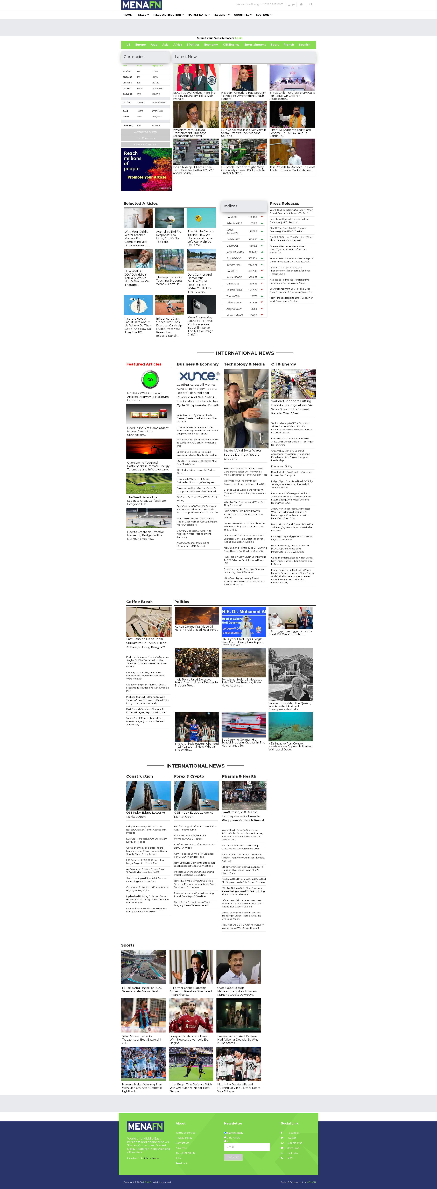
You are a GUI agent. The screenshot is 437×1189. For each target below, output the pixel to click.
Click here (151, 1158)
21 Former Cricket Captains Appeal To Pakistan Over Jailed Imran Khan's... (191, 991)
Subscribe (233, 1157)
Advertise (181, 1148)
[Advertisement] (218, 27)
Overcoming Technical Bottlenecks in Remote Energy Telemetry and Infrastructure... (148, 466)
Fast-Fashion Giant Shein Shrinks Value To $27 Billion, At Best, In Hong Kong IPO (198, 442)
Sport (275, 44)
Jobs (178, 1158)
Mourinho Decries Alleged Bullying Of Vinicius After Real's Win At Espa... (238, 1088)
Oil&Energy (231, 44)
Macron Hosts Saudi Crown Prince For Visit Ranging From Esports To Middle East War (292, 527)
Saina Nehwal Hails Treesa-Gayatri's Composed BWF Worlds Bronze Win (197, 490)
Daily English (234, 1133)
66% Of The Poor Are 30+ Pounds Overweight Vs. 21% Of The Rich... (288, 230)
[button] (301, 4)
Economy (211, 44)
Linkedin (292, 1153)
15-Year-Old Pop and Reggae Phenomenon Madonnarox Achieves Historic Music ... (290, 270)
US (128, 44)
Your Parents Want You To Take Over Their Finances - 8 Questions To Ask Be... (292, 290)
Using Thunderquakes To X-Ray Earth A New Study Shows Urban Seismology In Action (292, 560)
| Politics (193, 44)
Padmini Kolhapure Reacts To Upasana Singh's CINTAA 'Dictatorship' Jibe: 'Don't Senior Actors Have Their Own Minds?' (147, 662)
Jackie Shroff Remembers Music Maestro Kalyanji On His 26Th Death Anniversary (145, 721)
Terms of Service (185, 1132)
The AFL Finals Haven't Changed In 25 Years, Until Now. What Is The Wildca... (197, 746)
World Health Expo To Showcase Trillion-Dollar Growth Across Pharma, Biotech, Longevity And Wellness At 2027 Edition (242, 835)
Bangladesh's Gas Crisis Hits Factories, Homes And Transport (292, 474)
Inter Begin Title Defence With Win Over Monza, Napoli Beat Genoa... (191, 1088)
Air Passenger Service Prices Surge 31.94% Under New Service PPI (145, 871)
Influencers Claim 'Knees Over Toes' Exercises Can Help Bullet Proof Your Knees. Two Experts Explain (244, 538)
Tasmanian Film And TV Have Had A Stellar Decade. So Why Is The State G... (237, 1040)
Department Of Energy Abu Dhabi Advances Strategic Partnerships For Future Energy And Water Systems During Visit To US (291, 498)
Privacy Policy (184, 1137)
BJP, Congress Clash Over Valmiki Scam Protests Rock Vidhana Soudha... (243, 133)
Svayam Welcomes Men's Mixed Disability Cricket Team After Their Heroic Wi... (288, 249)
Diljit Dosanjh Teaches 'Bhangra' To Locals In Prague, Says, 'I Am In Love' (146, 711)
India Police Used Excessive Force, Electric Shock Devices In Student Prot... (196, 682)
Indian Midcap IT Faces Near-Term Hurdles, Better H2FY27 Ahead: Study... (193, 170)
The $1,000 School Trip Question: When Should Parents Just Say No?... (291, 239)
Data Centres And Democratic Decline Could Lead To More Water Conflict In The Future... (200, 283)
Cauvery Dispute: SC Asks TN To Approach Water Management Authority (194, 533)
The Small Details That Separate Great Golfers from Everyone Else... (146, 501)
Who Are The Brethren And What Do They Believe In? (244, 504)
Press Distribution (167, 14)
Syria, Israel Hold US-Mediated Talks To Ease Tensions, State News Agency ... (242, 682)
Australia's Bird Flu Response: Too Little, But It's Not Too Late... (168, 236)
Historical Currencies (145, 144)
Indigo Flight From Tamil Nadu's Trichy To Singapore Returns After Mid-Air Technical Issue (292, 484)
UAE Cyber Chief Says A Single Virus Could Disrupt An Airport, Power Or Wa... (243, 642)
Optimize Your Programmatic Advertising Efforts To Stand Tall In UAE (245, 482)
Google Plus (294, 1142)
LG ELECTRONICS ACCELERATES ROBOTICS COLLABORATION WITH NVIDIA (243, 514)
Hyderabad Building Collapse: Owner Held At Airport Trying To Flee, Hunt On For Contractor (147, 899)
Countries (241, 14)
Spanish (305, 44)
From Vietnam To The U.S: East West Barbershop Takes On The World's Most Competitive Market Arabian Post (198, 509)
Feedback (181, 1163)
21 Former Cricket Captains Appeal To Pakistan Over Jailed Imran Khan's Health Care (242, 870)
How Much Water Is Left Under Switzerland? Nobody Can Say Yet (196, 481)
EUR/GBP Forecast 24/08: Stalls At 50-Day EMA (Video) (197, 462)
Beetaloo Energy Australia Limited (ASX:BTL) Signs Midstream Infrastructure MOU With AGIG (290, 548)
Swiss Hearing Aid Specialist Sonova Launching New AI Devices (244, 571)
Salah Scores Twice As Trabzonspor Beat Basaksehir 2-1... (142, 1040)
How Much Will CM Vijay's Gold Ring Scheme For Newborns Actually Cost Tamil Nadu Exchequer (194, 884)
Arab (154, 44)
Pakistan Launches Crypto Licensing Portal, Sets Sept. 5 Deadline (194, 873)
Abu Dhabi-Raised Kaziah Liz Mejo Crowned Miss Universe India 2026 (240, 847)
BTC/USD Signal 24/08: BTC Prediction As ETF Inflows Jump (195, 828)
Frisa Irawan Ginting (281, 466)
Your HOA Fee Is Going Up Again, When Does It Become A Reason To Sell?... (291, 211)
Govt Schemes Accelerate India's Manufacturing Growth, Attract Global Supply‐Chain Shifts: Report (197, 430)
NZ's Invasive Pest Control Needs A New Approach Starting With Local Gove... (291, 746)
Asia (165, 44)
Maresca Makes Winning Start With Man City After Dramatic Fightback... (142, 1088)
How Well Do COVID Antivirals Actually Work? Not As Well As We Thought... (137, 278)
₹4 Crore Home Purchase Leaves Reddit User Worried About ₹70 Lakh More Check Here (197, 521)
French (289, 44)
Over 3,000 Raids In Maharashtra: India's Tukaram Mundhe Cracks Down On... (237, 991)
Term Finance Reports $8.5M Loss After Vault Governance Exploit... (291, 299)
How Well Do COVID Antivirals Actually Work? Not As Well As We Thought (243, 926)
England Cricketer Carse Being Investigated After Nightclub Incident (197, 453)
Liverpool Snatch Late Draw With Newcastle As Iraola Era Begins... (189, 1040)
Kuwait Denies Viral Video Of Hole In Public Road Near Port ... (196, 628)
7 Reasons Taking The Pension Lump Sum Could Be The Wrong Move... (289, 281)
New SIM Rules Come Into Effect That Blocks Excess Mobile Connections (194, 864)
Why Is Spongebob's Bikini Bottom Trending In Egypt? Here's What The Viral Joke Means (241, 915)
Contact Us (182, 1142)
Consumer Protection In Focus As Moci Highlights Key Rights (147, 889)
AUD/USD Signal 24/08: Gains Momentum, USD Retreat (193, 544)
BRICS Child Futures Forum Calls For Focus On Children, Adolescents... (292, 95)
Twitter (291, 1137)
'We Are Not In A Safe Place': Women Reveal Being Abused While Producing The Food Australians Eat (243, 891)
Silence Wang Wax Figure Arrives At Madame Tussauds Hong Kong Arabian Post (245, 492)
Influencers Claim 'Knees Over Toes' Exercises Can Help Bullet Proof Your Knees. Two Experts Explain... (169, 327)
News (142, 14)
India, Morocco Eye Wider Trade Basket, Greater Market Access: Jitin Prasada (197, 418)
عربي (291, 4)
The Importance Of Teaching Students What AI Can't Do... (169, 281)
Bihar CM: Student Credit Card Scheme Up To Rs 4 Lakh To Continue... (290, 133)
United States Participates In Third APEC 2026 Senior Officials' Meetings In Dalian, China (292, 441)
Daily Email (293, 1148)
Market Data (197, 14)
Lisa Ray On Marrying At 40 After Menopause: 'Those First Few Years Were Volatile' (145, 675)
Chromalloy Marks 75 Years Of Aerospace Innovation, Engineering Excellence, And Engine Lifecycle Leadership (290, 455)
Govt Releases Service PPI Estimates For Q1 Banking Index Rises (146, 910)
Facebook (293, 1132)
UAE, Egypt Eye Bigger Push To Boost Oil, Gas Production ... (290, 633)
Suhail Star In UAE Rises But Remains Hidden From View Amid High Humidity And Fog (243, 857)
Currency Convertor (145, 131)
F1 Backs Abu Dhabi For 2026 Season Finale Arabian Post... (141, 989)
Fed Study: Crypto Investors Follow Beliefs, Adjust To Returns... (289, 221)
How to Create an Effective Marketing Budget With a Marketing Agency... (145, 535)
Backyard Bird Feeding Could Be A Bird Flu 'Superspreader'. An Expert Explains (244, 881)
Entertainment (255, 44)
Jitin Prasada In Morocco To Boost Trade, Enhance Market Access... (292, 169)
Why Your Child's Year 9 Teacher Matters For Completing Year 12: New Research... (137, 238)
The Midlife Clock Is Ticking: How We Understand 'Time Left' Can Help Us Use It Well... (201, 238)
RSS (290, 1158)
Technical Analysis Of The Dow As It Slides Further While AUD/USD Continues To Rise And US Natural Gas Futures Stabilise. (291, 428)
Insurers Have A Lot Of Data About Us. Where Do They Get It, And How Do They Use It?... (138, 325)
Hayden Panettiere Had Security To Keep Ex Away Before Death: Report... (243, 95)
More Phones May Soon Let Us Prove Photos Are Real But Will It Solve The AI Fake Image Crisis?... (200, 326)
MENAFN (311, 1182)
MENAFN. (148, 1182)
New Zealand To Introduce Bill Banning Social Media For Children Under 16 (245, 549)
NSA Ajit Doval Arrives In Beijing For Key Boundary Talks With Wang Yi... (194, 95)
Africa (177, 44)
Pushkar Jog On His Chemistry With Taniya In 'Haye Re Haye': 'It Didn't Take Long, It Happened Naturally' (147, 700)
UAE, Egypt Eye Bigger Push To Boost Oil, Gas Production (291, 538)
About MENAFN (185, 1153)
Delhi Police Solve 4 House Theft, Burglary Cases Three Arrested (192, 904)
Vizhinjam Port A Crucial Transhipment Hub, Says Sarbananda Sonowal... (189, 133)
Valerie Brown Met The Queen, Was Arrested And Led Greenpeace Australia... (290, 706)
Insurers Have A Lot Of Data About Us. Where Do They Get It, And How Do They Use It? (244, 526)
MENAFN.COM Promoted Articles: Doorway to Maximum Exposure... (148, 397)
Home (128, 14)
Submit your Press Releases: (216, 38)
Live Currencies (145, 138)
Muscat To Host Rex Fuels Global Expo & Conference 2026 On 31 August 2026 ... (291, 260)
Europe (140, 44)
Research (220, 14)
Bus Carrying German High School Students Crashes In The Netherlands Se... (243, 742)
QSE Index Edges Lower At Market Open (196, 472)
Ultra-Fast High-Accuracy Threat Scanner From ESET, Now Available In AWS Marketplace (244, 581)
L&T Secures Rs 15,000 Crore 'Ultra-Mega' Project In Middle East (145, 862)
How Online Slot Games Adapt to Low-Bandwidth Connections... (148, 431)
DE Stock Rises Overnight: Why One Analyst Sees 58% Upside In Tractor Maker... (243, 170)
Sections (263, 14)
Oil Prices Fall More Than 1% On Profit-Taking (197, 499)
